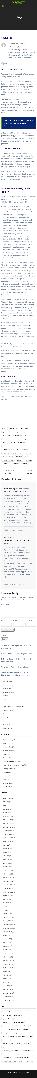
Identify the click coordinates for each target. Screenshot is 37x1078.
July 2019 (5, 975)
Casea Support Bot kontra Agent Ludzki (16, 654)
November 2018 (8, 997)
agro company (16, 432)
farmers (5, 442)
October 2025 (7, 834)
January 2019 (7, 989)
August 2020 (7, 939)
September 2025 (8, 838)
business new (18, 435)
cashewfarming (7, 1026)
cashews (16, 1026)
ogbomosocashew (8, 1047)
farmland (5, 446)
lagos (14, 453)
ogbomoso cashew (21, 1047)
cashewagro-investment (17, 1022)
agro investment (28, 432)
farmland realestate (16, 446)
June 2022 (6, 860)
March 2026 (6, 816)
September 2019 (8, 968)
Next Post (29, 472)
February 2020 (7, 957)
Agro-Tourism (7, 681)
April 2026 (6, 813)
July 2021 (5, 899)
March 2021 (6, 914)
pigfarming (6, 1050)
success (27, 325)
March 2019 (6, 986)
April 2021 (6, 910)
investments (6, 453)
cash (26, 435)
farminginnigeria (22, 442)
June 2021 (6, 903)
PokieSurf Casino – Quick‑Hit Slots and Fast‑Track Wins (16, 660)
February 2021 (7, 917)
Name (3, 621)
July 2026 (6, 802)
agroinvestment (7, 435)
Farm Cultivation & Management (20, 439)
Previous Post (9, 472)
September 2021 (8, 892)
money (21, 453)
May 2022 (6, 863)
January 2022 (7, 878)
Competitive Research (10, 703)
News (17, 58)
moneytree (29, 453)
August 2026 (7, 798)
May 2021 (6, 906)
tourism (25, 463)
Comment (6, 604)
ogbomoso (19, 456)
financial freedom (7, 449)
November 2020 (8, 928)
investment (25, 449)
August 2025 (7, 841)
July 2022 (6, 856)
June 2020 (6, 946)
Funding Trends (27, 55)
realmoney (20, 460)
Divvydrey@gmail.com (18, 47)
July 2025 (6, 845)
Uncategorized (25, 58)
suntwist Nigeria (15, 463)
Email (15, 621)
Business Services (14, 52)
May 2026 (6, 809)
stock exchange (15, 1054)
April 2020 (6, 950)
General (11, 58)
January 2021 (7, 921)
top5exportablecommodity (21, 1057)
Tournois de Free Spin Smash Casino (15, 667)
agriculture (6, 432)
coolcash (5, 439)
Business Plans (26, 50)
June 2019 (6, 979)
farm (31, 1026)
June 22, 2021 (24, 44)
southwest (29, 460)
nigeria (11, 456)
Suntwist (5, 463)
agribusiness (24, 428)
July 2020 (6, 942)
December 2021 (8, 881)
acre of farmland (13, 428)
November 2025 (8, 831)
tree (27, 1061)
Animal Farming (14, 50)
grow (17, 449)
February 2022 (7, 874)
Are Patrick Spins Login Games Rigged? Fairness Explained (16, 647)
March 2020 (6, 953)
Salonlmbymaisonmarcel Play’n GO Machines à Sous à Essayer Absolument (16, 673)
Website (28, 621)
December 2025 (8, 827)
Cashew (5, 696)
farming (12, 442)
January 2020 (7, 961)
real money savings (8, 460)
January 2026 (7, 823)
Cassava (5, 699)
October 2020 (7, 932)
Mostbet (5, 717)
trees (32, 1061)
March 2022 (6, 870)
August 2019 (6, 971)
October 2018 (7, 1000)
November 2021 (7, 885)
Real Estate (6, 725)
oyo (26, 456)
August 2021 (6, 896)
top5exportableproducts (9, 1061)
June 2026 (6, 805)
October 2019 (7, 964)
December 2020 (8, 924)
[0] (2, 7)
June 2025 (6, 849)
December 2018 (8, 993)
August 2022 (7, 852)
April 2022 (6, 867)
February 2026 (7, 820)
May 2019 (6, 982)
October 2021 (7, 888)
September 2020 (8, 935)
